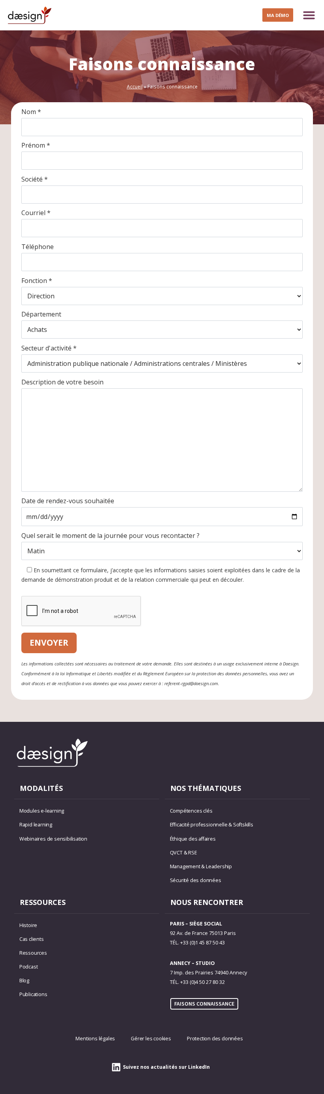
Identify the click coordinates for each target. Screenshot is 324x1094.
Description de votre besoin (62, 382)
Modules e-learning (41, 810)
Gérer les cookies (151, 1038)
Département (41, 314)
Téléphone (37, 247)
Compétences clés (191, 810)
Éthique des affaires (193, 838)
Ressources (33, 953)
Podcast (28, 966)
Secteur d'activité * (49, 348)
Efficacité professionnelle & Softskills (211, 824)
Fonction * (36, 280)
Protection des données (215, 1038)
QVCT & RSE (183, 852)
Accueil (135, 86)
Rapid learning (35, 824)
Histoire (28, 925)
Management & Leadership (201, 866)
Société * (34, 179)
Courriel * (36, 213)
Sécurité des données (195, 880)
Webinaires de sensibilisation (53, 838)
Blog (24, 980)
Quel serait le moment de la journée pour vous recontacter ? (110, 535)
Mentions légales (95, 1038)
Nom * (31, 112)
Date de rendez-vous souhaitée (67, 501)
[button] (309, 15)
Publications (33, 994)
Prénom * (35, 145)
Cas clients (31, 939)
